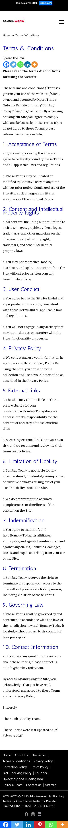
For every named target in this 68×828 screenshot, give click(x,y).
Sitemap (50, 785)
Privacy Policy (43, 761)
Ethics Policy (39, 767)
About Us (21, 755)
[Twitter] (13, 64)
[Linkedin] (27, 64)
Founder (41, 773)
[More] (34, 64)
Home (7, 755)
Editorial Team (12, 785)
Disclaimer (39, 755)
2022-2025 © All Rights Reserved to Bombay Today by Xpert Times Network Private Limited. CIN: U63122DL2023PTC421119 (33, 801)
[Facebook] (6, 64)
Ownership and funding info (23, 779)
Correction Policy (15, 767)
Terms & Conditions (16, 761)
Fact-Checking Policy (17, 773)
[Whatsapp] (20, 64)
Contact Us (34, 785)
